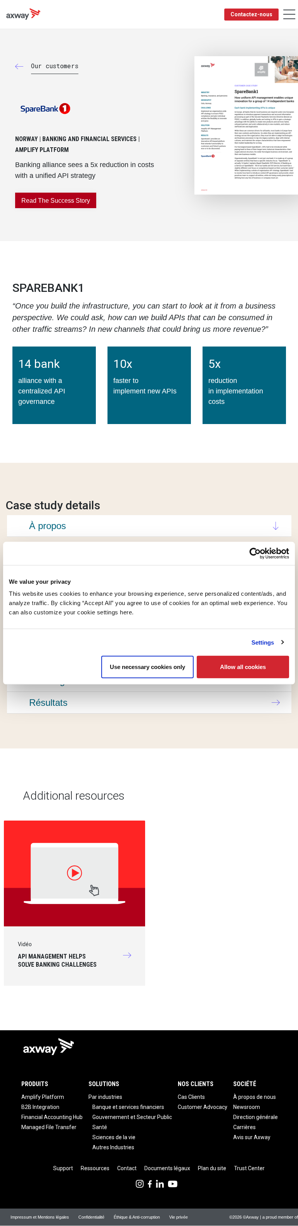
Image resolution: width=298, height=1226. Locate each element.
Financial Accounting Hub (52, 1117)
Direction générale (255, 1117)
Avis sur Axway (251, 1137)
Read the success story (55, 200)
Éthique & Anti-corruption (137, 1217)
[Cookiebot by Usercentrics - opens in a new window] (255, 553)
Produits (34, 1084)
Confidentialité (91, 1217)
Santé (99, 1127)
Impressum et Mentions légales (39, 1217)
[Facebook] (150, 1183)
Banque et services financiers (128, 1107)
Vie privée (178, 1217)
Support (63, 1168)
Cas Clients (191, 1097)
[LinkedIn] (160, 1183)
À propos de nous (254, 1097)
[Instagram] (140, 1183)
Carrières (244, 1127)
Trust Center (249, 1168)
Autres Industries (113, 1147)
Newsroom (246, 1107)
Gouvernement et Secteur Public (132, 1117)
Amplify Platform (42, 1097)
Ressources (95, 1168)
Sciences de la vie (113, 1137)
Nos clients (195, 1084)
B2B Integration (40, 1107)
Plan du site (212, 1168)
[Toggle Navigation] (289, 14)
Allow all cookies (243, 667)
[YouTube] (172, 1183)
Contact (127, 1168)
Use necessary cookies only (147, 667)
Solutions (103, 1084)
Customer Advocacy (202, 1107)
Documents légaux (167, 1168)
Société (244, 1084)
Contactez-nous (251, 14)
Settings (262, 642)
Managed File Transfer (48, 1127)
